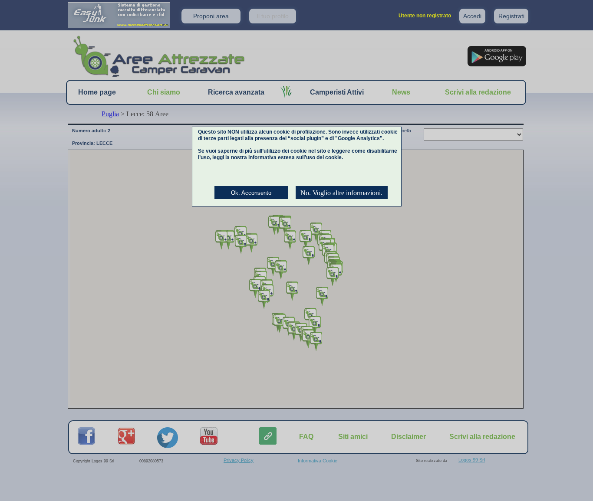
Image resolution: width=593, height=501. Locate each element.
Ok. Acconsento (251, 193)
